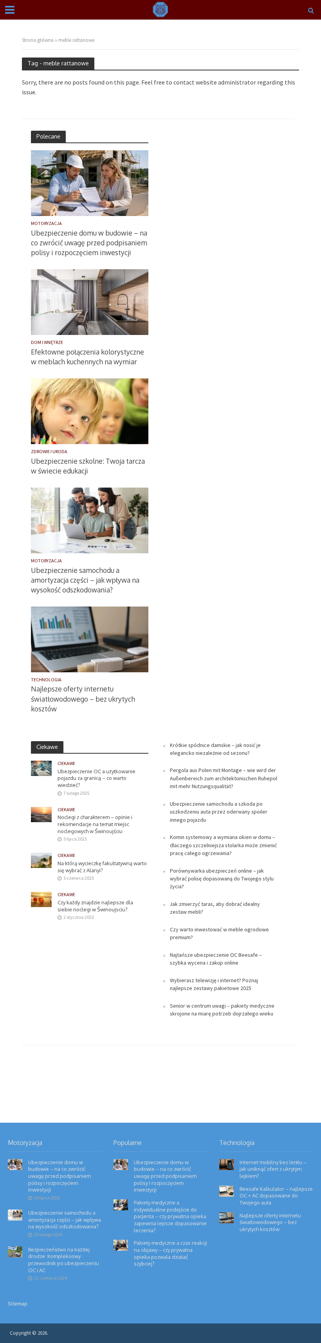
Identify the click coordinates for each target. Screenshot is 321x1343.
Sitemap (17, 1303)
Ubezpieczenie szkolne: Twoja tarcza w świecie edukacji (88, 466)
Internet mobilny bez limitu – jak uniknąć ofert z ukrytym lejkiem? (273, 1169)
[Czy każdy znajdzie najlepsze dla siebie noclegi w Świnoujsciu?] (41, 898)
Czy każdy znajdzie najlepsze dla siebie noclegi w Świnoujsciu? (95, 906)
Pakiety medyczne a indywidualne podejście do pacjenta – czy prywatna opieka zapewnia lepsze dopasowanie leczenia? (170, 1216)
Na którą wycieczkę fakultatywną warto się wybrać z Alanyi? (102, 866)
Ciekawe (66, 763)
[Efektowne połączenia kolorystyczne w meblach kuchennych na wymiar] (89, 301)
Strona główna (38, 40)
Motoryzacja (46, 223)
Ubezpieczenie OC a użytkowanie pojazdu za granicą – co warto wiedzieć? (96, 778)
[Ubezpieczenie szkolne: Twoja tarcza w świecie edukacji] (89, 410)
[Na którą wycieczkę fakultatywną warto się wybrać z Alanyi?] (41, 859)
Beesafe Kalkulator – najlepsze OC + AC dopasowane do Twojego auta (276, 1196)
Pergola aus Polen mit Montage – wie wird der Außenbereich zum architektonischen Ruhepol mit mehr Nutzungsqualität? (223, 778)
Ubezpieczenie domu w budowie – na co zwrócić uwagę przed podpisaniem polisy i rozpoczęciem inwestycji (89, 243)
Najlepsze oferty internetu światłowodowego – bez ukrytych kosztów (83, 698)
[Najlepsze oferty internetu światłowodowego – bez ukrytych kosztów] (89, 638)
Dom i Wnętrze (47, 342)
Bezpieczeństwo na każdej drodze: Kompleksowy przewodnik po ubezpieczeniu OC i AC (63, 1259)
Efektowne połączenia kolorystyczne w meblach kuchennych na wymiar (87, 356)
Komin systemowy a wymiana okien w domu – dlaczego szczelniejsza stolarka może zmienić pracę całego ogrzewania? (223, 845)
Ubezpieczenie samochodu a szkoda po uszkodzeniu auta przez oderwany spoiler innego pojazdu (218, 811)
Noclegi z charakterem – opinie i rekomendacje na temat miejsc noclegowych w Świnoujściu (95, 824)
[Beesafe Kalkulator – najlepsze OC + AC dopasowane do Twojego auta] (226, 1190)
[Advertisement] (219, 248)
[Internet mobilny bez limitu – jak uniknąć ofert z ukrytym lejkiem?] (226, 1163)
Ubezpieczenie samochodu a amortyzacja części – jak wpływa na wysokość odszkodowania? (85, 580)
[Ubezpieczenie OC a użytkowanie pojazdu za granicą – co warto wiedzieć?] (41, 767)
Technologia (46, 679)
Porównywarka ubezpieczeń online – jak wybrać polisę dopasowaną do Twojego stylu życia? (222, 878)
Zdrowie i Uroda (49, 451)
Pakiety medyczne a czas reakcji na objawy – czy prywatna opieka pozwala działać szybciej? (170, 1253)
